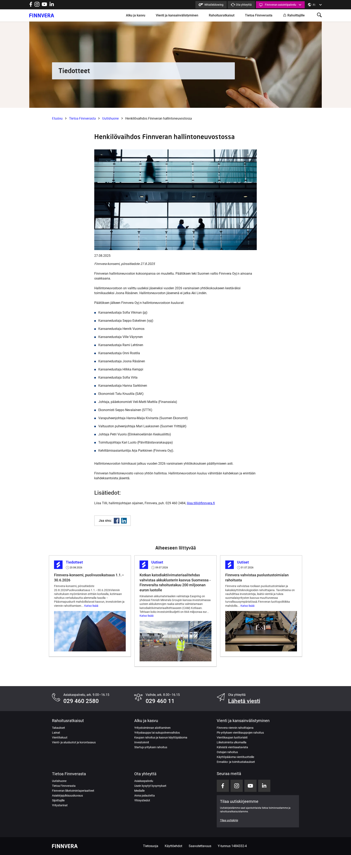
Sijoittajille (58, 800)
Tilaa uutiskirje (229, 820)
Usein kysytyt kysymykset (150, 785)
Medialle (139, 790)
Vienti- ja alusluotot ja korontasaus (74, 742)
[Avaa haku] (319, 15)
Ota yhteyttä (244, 4)
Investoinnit (141, 742)
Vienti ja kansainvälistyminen (177, 15)
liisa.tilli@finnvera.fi (201, 503)
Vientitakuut (59, 737)
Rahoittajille (296, 15)
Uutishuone (110, 118)
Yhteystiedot (142, 800)
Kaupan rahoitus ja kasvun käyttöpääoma (160, 737)
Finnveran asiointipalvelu (280, 4)
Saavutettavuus (200, 846)
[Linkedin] (124, 520)
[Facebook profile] (30, 6)
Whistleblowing (213, 4)
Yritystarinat (60, 805)
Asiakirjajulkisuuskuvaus (67, 795)
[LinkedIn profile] (52, 6)
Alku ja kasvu (135, 15)
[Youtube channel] (44, 6)
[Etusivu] (41, 15)
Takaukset (58, 727)
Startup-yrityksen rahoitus (150, 747)
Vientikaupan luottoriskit (232, 737)
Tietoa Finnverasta (258, 15)
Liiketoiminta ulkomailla (231, 742)
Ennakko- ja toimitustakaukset (236, 761)
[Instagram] (37, 6)
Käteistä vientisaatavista (232, 747)
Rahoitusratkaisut (221, 15)
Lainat (56, 732)
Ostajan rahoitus (227, 752)
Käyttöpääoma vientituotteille (235, 757)
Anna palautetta (144, 795)
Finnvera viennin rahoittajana (235, 727)
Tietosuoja (150, 846)
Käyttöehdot (173, 846)
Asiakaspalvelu (143, 781)
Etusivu (57, 118)
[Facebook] (116, 520)
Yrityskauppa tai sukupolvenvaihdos (157, 732)
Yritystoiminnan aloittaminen (152, 727)
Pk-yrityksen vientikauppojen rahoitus (240, 732)
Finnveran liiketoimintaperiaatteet (73, 790)
